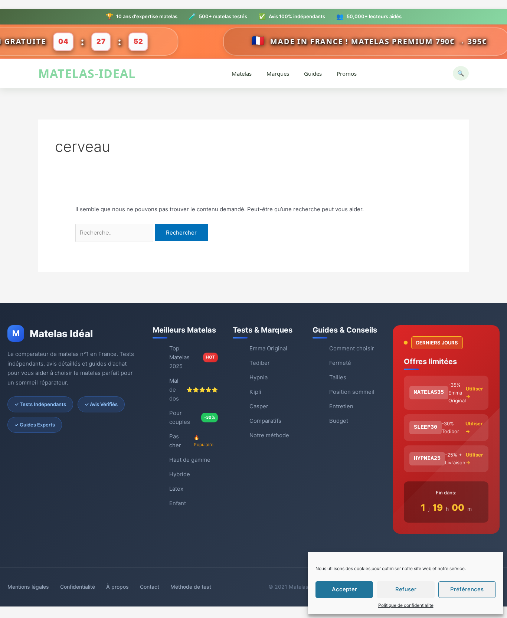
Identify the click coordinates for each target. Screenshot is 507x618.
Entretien (341, 406)
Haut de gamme (189, 459)
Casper (258, 406)
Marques (277, 73)
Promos (347, 73)
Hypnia (258, 377)
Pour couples (192, 417)
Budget (338, 420)
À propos (117, 586)
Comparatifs (265, 420)
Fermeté (340, 362)
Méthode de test (190, 586)
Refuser (405, 589)
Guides (313, 73)
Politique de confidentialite (406, 605)
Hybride (179, 474)
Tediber (259, 362)
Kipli (255, 391)
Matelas (242, 73)
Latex (176, 488)
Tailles (337, 377)
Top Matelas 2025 (192, 357)
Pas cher (191, 441)
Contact (149, 586)
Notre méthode (269, 435)
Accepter (344, 589)
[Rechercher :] (115, 232)
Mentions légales (28, 586)
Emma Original (268, 348)
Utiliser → (474, 392)
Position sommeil (351, 391)
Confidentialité (77, 586)
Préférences (467, 589)
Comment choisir (351, 348)
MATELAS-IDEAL (86, 74)
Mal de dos (193, 389)
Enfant (177, 503)
